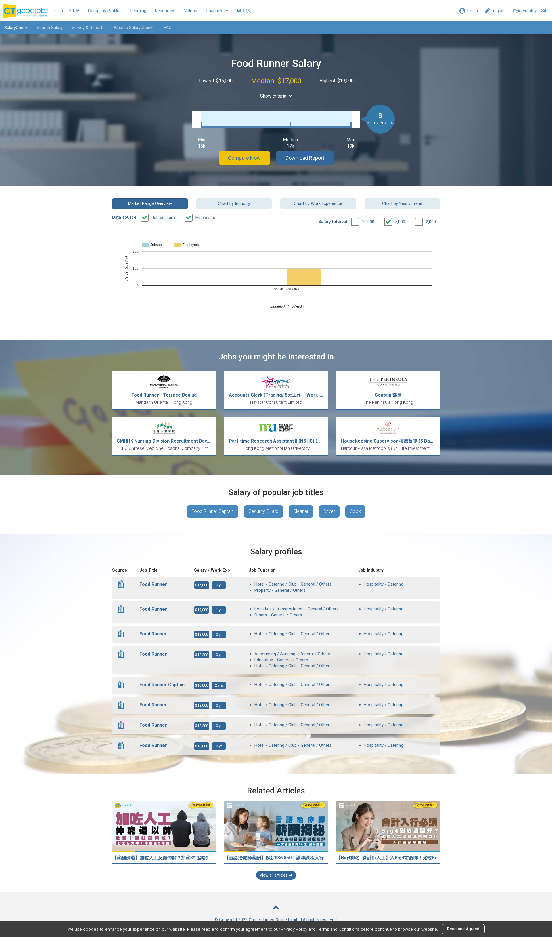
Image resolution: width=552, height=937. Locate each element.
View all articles (274, 875)
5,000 (400, 221)
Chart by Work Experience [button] (318, 203)
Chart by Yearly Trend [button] (402, 203)
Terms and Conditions (338, 929)
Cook (355, 511)
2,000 (431, 221)
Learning (138, 10)
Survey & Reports (88, 27)
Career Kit (65, 10)
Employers (205, 217)
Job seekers (163, 217)
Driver (329, 511)
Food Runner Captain (212, 511)
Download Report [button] (304, 158)
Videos (190, 10)
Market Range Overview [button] (150, 203)
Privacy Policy (294, 929)
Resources (165, 10)
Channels (215, 10)
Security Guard (263, 511)
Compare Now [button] (244, 158)
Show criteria (273, 96)
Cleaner (300, 511)
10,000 (368, 221)
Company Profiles (105, 10)
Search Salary (50, 27)
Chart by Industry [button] (234, 203)
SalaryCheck (16, 27)
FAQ (168, 27)
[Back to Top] (276, 908)
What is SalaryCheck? (134, 27)
